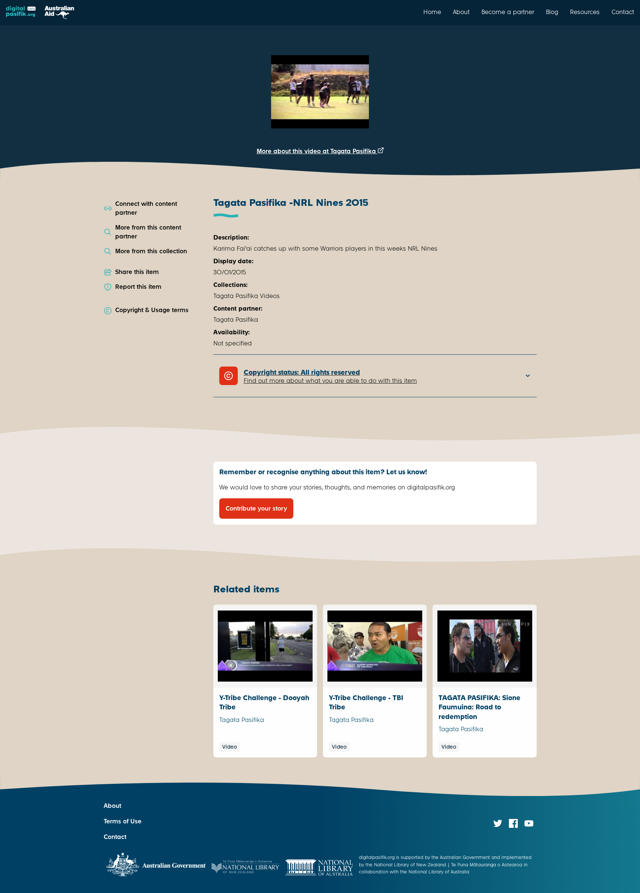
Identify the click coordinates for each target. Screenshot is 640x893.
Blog (552, 12)
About (461, 12)
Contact (622, 12)
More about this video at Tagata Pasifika (317, 151)
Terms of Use (122, 821)
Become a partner (507, 12)
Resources (585, 12)
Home (432, 12)
